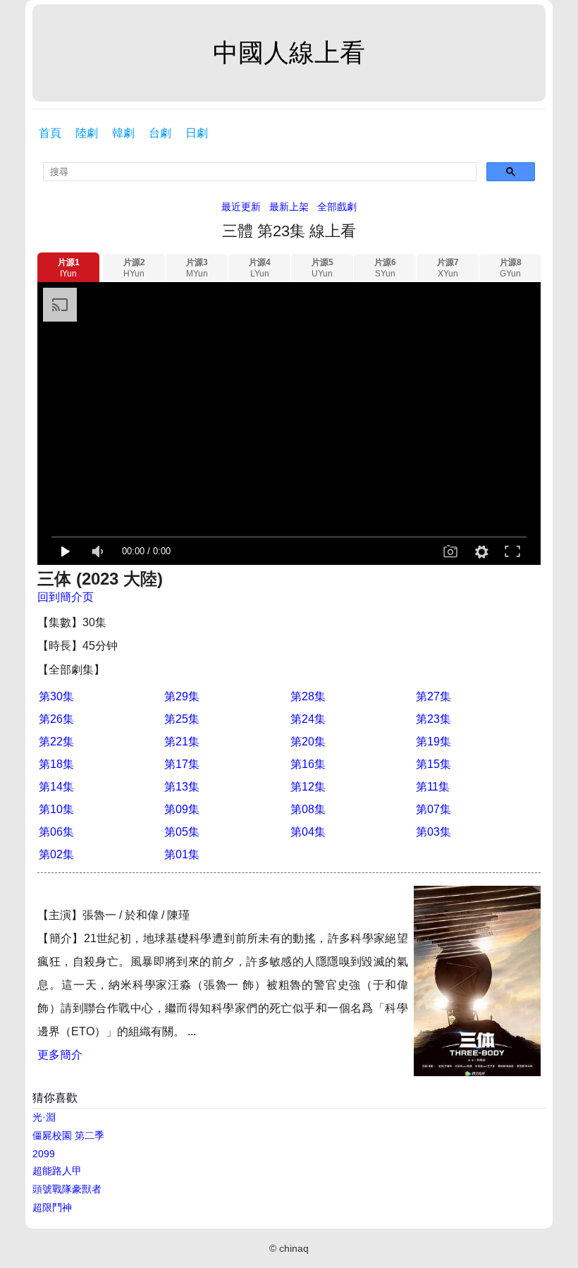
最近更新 (241, 206)
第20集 (308, 742)
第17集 (181, 764)
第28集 (308, 696)
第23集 (433, 719)
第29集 (181, 696)
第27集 (433, 696)
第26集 (56, 719)
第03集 (433, 832)
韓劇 (123, 133)
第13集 (181, 787)
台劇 (160, 133)
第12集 (308, 787)
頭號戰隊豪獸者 (67, 1189)
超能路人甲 (57, 1170)
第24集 (308, 719)
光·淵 (44, 1117)
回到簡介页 (65, 597)
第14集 (56, 787)
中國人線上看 (289, 52)
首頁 (50, 133)
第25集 (181, 719)
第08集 (308, 809)
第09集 (181, 809)
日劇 (196, 133)
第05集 (181, 832)
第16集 (308, 764)
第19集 (433, 742)
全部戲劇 (337, 206)
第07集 (433, 809)
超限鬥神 (52, 1207)
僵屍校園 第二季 (68, 1135)
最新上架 (289, 206)
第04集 (308, 832)
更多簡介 (59, 1055)
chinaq (294, 1248)
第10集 (56, 809)
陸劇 (86, 133)
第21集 (181, 742)
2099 (43, 1153)
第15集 (433, 764)
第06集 (56, 832)
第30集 (56, 696)
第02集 (56, 854)
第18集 (56, 764)
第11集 (433, 787)
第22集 (56, 742)
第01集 (181, 854)
